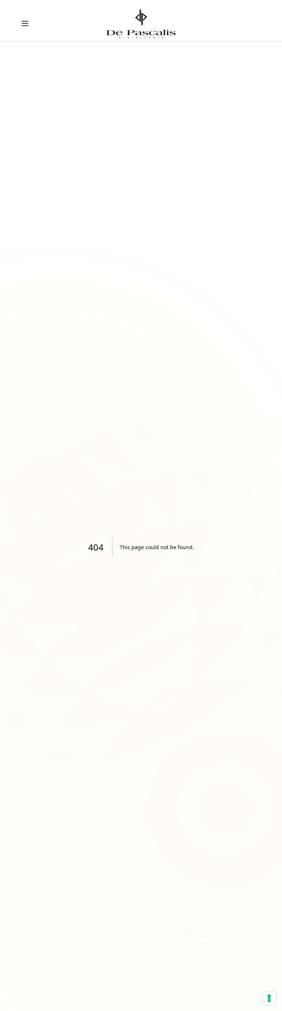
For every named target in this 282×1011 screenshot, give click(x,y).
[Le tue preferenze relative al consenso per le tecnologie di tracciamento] (269, 998)
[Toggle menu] (25, 23)
